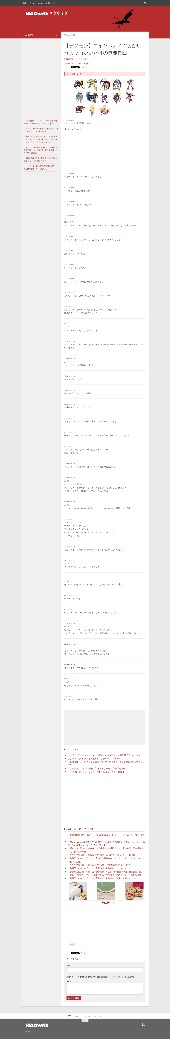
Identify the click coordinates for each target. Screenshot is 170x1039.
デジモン (72, 944)
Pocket (84, 67)
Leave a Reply (83, 63)
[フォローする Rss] (55, 35)
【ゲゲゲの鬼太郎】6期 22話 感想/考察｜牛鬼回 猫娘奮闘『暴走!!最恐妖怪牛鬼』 (105, 871)
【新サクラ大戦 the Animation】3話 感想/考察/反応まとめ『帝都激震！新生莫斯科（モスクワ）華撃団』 (40, 150)
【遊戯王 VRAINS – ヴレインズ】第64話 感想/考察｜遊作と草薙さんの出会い (103, 878)
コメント (69, 981)
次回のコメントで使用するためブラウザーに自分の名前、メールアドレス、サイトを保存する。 (101, 977)
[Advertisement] (84, 151)
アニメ (67, 35)
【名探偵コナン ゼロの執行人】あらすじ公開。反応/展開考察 (96, 768)
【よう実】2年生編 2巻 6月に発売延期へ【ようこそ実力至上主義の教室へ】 (41, 130)
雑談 (73, 35)
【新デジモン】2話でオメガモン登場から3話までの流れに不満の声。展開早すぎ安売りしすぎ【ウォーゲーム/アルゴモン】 (41, 139)
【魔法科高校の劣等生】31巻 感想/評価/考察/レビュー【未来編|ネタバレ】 (40, 159)
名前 (68, 965)
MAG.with (69, 59)
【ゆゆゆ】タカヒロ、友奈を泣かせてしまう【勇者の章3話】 (96, 771)
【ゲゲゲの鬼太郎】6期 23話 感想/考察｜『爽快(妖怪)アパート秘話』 (100, 865)
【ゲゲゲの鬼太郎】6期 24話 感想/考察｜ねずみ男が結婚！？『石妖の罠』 (102, 855)
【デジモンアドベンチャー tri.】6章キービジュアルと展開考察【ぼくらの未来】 (105, 755)
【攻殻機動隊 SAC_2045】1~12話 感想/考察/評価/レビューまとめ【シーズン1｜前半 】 (41, 122)
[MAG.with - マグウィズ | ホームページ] (47, 13)
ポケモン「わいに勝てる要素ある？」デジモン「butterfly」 (96, 758)
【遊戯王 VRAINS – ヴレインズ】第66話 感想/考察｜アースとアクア (99, 868)
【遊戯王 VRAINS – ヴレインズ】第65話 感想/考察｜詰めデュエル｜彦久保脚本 (104, 875)
